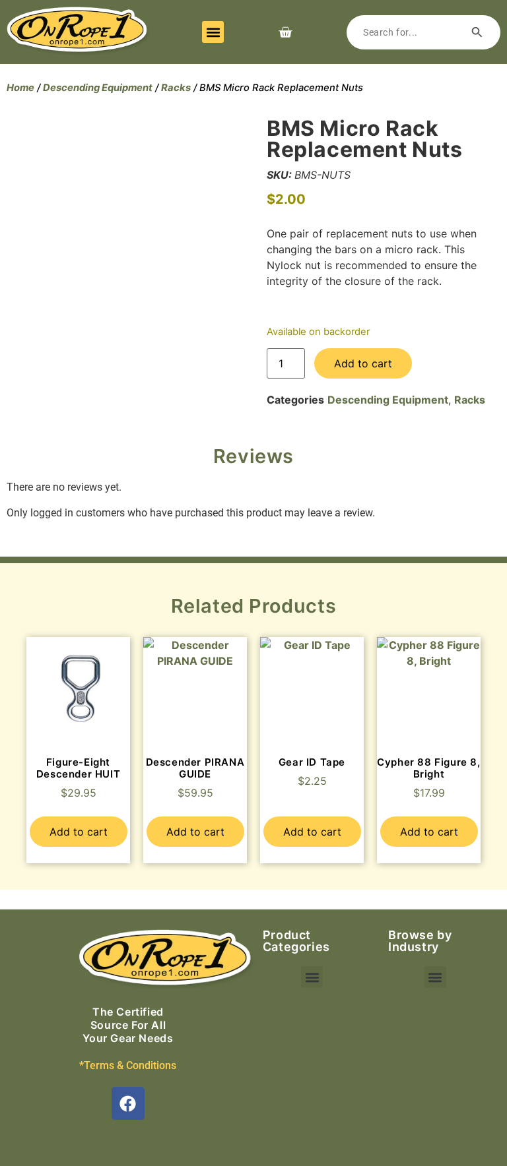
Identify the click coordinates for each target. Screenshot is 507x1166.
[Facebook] (128, 1103)
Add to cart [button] (79, 831)
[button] (213, 32)
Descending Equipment (97, 88)
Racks (176, 88)
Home (20, 88)
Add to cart (363, 363)
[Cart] (285, 32)
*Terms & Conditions (127, 1065)
